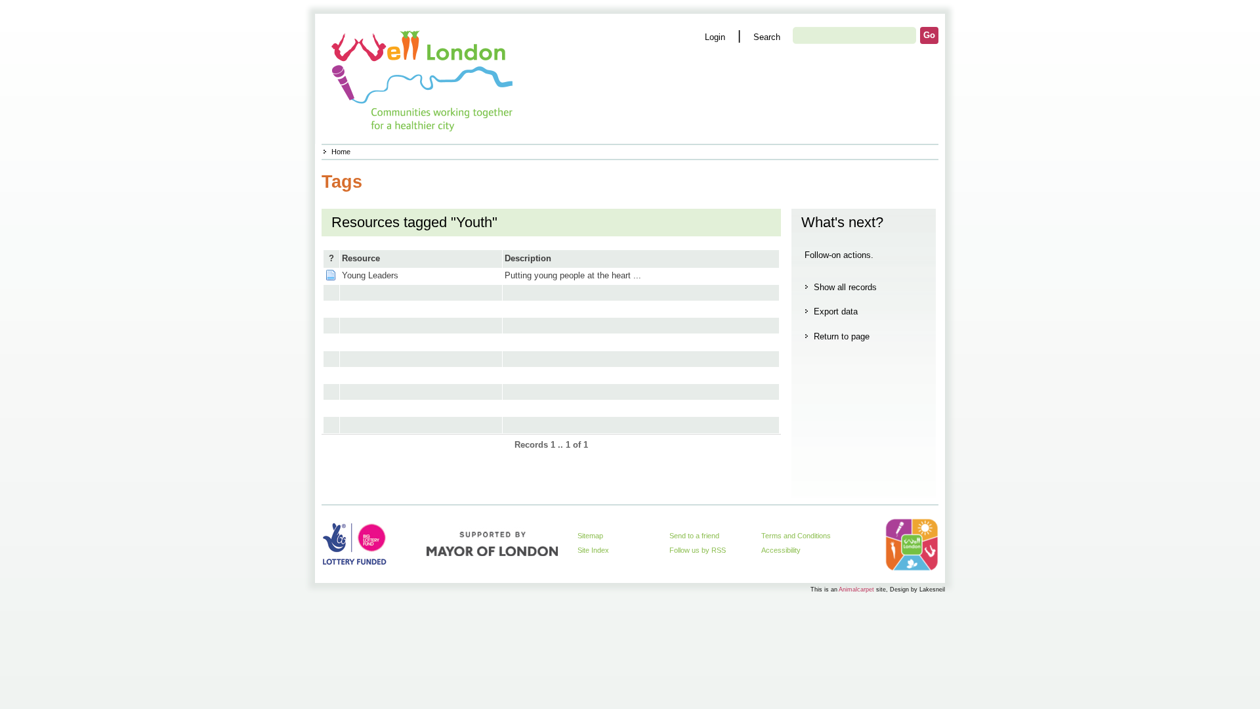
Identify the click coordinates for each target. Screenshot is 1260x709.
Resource (361, 258)
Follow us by (697, 550)
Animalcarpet (856, 589)
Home (340, 152)
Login (715, 37)
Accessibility (781, 550)
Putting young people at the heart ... (573, 275)
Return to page (842, 336)
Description (528, 258)
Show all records (845, 287)
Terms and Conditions (796, 536)
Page (331, 275)
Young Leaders (370, 275)
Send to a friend (694, 536)
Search (766, 37)
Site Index (593, 550)
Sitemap (590, 536)
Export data (836, 311)
